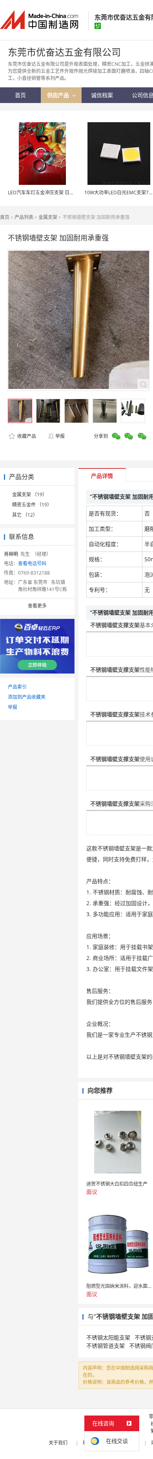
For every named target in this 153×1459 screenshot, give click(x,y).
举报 (60, 436)
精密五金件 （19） (32, 504)
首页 (4, 217)
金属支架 (47, 217)
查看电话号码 (32, 563)
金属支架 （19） (29, 494)
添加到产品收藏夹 (27, 697)
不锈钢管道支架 (105, 1345)
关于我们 (58, 1442)
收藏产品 (26, 436)
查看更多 (37, 605)
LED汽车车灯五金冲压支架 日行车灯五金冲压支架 (60, 192)
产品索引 (17, 686)
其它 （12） (25, 515)
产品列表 (24, 217)
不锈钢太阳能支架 (108, 1337)
